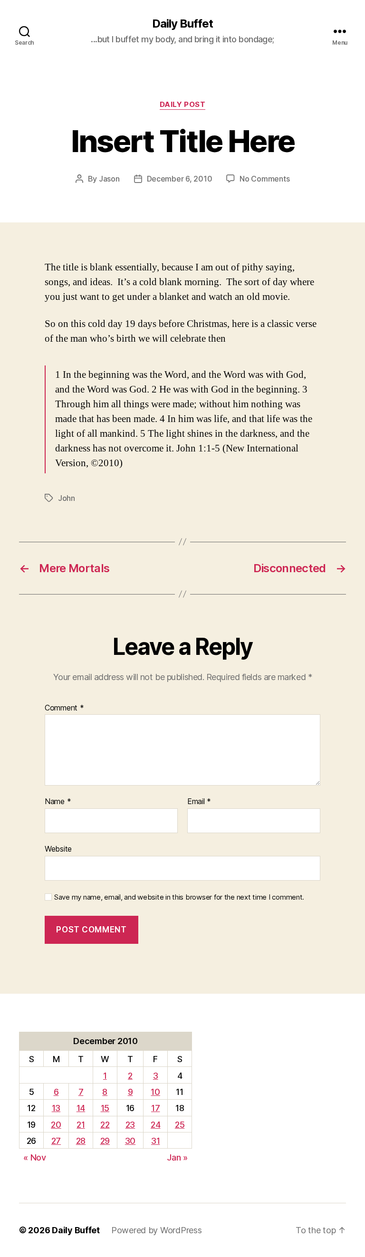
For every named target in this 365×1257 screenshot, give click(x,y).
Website (58, 848)
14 (81, 1108)
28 (81, 1141)
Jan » (177, 1157)
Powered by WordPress (156, 1230)
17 (155, 1108)
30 (130, 1141)
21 (81, 1125)
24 (155, 1125)
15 (105, 1108)
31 (155, 1141)
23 (130, 1125)
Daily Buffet (182, 23)
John (66, 498)
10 (155, 1092)
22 (104, 1125)
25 (179, 1125)
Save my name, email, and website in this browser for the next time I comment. (179, 897)
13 (56, 1108)
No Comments (264, 178)
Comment (64, 708)
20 (56, 1125)
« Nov (34, 1157)
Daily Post (183, 104)
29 (105, 1141)
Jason (109, 178)
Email (199, 801)
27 (56, 1141)
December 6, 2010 (179, 178)
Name (58, 801)
